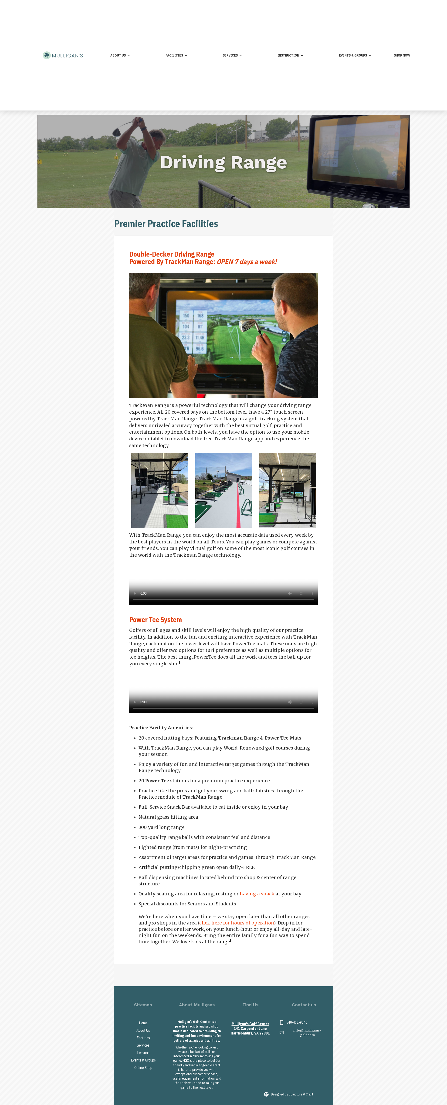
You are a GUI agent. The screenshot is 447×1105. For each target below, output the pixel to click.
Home (143, 1023)
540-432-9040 (296, 1022)
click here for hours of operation (236, 923)
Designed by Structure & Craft (292, 1094)
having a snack (257, 894)
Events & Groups (143, 1060)
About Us (143, 1030)
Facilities (143, 1037)
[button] (120, 55)
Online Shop (143, 1067)
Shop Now (402, 55)
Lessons (143, 1052)
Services (143, 1045)
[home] (62, 55)
